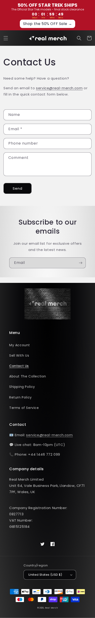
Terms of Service (24, 407)
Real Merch (51, 607)
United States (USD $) (45, 574)
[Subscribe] (80, 262)
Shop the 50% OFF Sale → (47, 23)
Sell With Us (19, 355)
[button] (6, 38)
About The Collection (27, 376)
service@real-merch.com (59, 88)
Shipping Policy (22, 386)
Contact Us (19, 366)
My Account (19, 345)
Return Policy (20, 397)
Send (17, 188)
